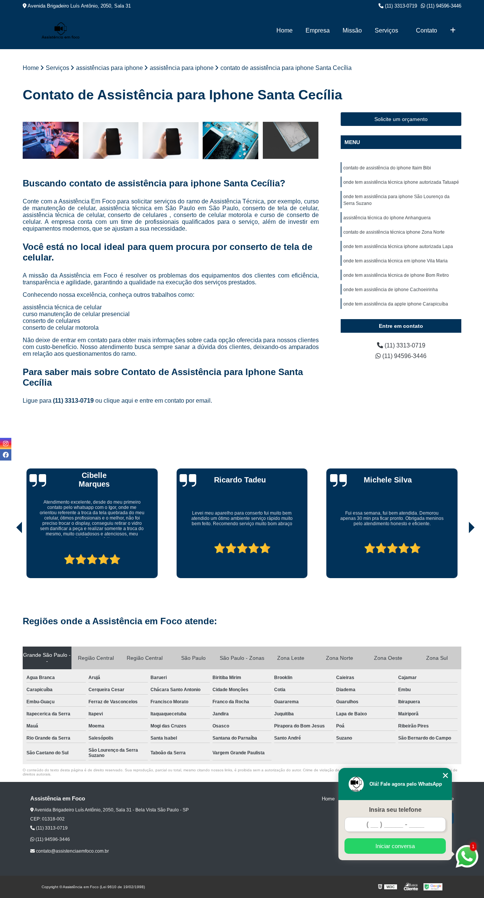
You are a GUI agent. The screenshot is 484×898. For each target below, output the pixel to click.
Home (284, 30)
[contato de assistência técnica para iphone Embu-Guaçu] (171, 140)
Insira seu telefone (395, 809)
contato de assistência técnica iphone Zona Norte (394, 232)
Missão (352, 30)
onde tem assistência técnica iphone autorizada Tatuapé (401, 182)
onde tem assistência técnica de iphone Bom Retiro (396, 275)
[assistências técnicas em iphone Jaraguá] (231, 140)
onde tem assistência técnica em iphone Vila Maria (395, 261)
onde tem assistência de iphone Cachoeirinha (390, 289)
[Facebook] (5, 455)
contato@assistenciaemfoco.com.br (72, 851)
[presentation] (8, 556)
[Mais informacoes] (452, 30)
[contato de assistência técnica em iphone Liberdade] (111, 140)
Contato (426, 30)
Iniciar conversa (395, 846)
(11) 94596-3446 (443, 6)
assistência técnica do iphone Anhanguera (387, 217)
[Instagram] (5, 443)
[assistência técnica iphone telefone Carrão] (290, 140)
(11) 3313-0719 (400, 6)
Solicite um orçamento (401, 119)
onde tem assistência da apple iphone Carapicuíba (395, 304)
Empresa (318, 30)
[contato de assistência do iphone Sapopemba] (51, 140)
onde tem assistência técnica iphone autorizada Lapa (398, 246)
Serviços (386, 30)
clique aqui (118, 400)
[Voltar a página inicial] (60, 30)
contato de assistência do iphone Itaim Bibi (387, 168)
